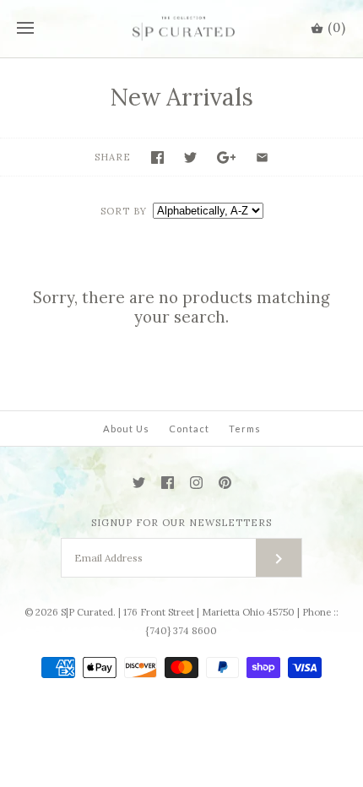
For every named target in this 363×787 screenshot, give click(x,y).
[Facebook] (167, 482)
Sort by (123, 211)
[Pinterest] (225, 482)
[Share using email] (262, 157)
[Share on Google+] (226, 157)
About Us (126, 428)
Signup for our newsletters (181, 523)
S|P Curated (87, 612)
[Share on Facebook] (157, 157)
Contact (189, 428)
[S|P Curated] (182, 28)
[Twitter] (139, 482)
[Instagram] (196, 482)
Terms (245, 428)
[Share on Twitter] (190, 157)
